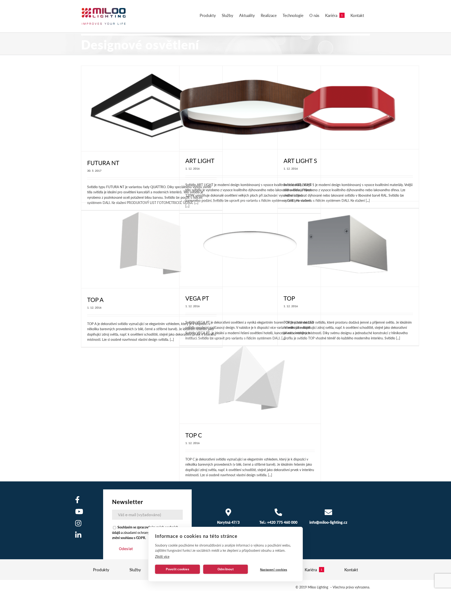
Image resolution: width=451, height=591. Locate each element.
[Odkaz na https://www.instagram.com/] (78, 523)
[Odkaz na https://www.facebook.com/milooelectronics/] (77, 499)
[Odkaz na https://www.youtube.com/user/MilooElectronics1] (79, 511)
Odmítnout (225, 569)
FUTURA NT (103, 163)
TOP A (95, 299)
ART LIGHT (199, 160)
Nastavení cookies (273, 569)
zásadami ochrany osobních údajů (147, 532)
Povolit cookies (177, 569)
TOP (289, 298)
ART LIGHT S (300, 160)
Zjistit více (162, 556)
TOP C (193, 435)
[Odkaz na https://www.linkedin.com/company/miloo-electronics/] (78, 535)
